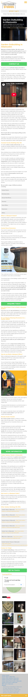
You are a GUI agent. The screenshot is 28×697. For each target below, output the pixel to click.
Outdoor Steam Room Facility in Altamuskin (12, 681)
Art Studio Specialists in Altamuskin (11, 688)
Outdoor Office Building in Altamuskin (10, 678)
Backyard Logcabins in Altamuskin (10, 692)
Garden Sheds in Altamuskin (8, 676)
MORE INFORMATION (14, 451)
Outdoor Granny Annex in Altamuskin (10, 679)
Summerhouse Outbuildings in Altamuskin (12, 686)
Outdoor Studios (5, 675)
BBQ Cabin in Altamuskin (7, 683)
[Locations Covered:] (1, 2)
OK (21, 584)
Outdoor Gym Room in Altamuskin (9, 682)
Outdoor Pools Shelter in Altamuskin (11, 691)
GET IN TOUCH (14, 570)
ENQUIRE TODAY (14, 304)
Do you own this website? (9, 584)
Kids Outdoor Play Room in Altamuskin (11, 689)
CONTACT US (14, 64)
